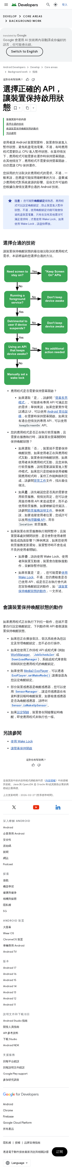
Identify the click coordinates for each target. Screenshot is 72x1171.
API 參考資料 (10, 1033)
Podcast (8, 864)
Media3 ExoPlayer (36, 671)
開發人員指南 (11, 1027)
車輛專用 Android (13, 945)
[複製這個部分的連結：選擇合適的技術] (39, 243)
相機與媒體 (10, 898)
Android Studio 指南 (15, 1020)
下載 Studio (10, 1039)
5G (5, 911)
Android (8, 827)
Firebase (8, 1116)
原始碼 (7, 846)
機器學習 (8, 886)
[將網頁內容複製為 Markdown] (27, 108)
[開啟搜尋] (48, 4)
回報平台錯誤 (11, 1061)
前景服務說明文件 (40, 511)
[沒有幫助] (33, 79)
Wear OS (8, 933)
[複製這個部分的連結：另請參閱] (25, 733)
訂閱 (59, 1152)
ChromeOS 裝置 (13, 939)
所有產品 (8, 1129)
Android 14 (10, 986)
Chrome (8, 1110)
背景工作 (40, 481)
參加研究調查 (11, 1079)
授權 (17, 1142)
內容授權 (50, 780)
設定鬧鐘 (23, 712)
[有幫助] (27, 79)
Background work (25, 21)
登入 (65, 4)
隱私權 (7, 905)
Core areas (32, 16)
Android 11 (9, 1004)
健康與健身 (10, 892)
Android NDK (11, 1045)
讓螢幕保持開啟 (21, 748)
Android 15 (9, 980)
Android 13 (9, 992)
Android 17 (9, 967)
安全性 (7, 839)
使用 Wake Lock (22, 741)
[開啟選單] (6, 4)
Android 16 (10, 974)
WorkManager (20, 655)
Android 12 (9, 998)
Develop (10, 16)
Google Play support (15, 1073)
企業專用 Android (13, 833)
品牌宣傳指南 (32, 1142)
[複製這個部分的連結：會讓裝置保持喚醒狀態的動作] (7, 613)
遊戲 (5, 880)
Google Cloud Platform (17, 1122)
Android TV (10, 951)
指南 (34, 71)
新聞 (5, 852)
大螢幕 (7, 927)
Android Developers (14, 67)
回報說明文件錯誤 (14, 1067)
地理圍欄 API (36, 520)
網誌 (5, 858)
